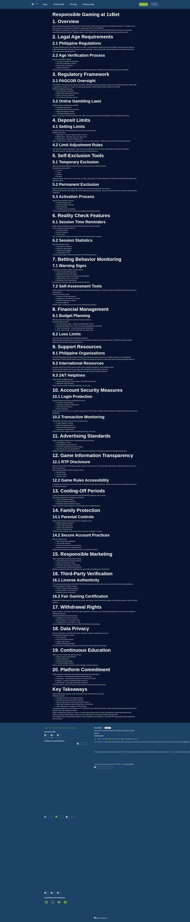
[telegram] (65, 902)
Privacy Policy (98, 730)
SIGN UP (143, 4)
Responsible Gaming (108, 730)
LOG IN (154, 4)
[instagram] (53, 902)
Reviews (96, 733)
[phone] (95, 739)
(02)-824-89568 (128, 764)
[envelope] (122, 739)
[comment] (110, 739)
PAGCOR (185, 742)
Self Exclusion (126, 730)
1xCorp (132, 730)
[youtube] (59, 902)
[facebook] (46, 902)
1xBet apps (84, 28)
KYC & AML (118, 730)
